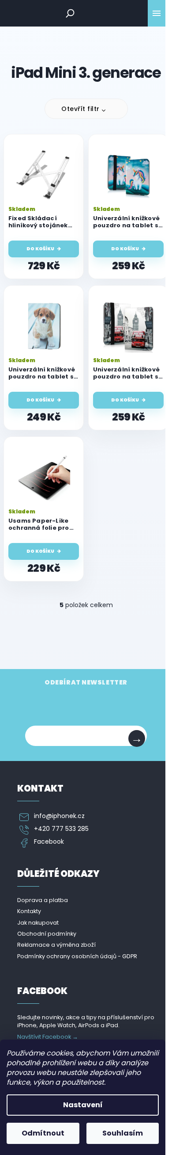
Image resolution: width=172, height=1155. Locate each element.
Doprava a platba (42, 900)
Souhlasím (122, 1133)
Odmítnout (43, 1133)
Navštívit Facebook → (47, 1036)
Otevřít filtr (80, 108)
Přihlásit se (136, 738)
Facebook (49, 842)
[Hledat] (70, 13)
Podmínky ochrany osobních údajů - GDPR (77, 956)
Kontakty (29, 911)
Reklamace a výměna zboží (56, 944)
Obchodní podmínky (46, 933)
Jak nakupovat (38, 922)
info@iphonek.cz (59, 816)
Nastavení (83, 1105)
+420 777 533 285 (61, 829)
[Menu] (156, 13)
